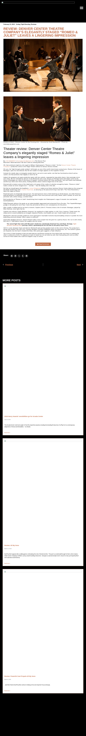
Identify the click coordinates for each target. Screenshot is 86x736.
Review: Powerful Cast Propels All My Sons (19, 676)
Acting (18, 24)
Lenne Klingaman (34, 188)
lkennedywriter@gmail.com (25, 161)
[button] (81, 8)
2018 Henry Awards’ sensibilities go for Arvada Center (23, 416)
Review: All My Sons (11, 545)
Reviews (33, 24)
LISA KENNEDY (11, 161)
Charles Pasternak (27, 189)
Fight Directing (25, 24)
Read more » (7, 432)
